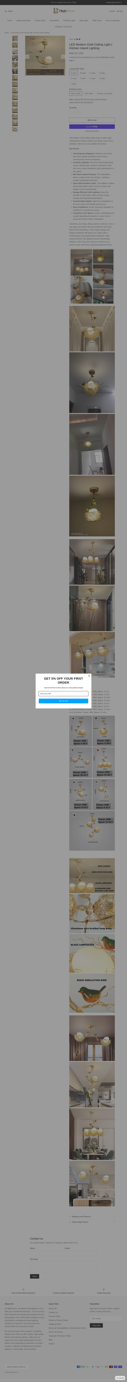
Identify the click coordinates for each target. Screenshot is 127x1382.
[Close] (89, 676)
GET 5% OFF (63, 701)
